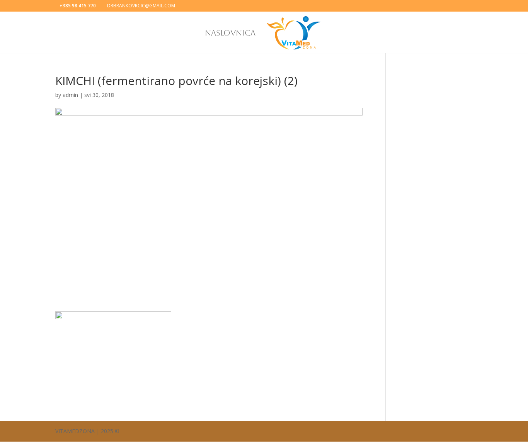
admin (70, 95)
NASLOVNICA (230, 33)
